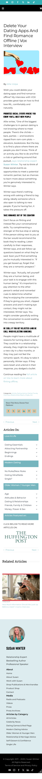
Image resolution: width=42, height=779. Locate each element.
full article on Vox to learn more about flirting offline (20, 378)
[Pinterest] (29, 411)
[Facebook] (8, 411)
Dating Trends (33, 393)
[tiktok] (32, 770)
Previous (9, 422)
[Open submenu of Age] (37, 494)
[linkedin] (28, 770)
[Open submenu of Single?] (37, 479)
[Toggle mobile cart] (41, 8)
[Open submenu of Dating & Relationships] (37, 501)
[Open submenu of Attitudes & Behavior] (37, 498)
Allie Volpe (12, 84)
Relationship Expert (17, 395)
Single (27, 395)
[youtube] (10, 770)
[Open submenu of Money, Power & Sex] (37, 509)
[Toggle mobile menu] (3, 8)
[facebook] (19, 770)
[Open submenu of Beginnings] (37, 452)
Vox (31, 395)
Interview (7, 395)
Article (14, 393)
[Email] (34, 411)
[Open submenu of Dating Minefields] (37, 475)
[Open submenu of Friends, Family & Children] (37, 505)
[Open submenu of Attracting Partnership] (37, 448)
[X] (13, 411)
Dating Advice (22, 393)
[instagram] (14, 770)
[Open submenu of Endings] (37, 456)
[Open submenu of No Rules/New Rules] (37, 471)
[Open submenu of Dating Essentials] (37, 445)
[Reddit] (18, 411)
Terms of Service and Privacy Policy (21, 765)
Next (35, 422)
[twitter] (23, 770)
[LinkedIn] (23, 411)
